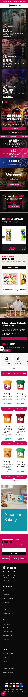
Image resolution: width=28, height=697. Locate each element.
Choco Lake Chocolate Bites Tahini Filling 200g (7, 462)
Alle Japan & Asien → (14, 267)
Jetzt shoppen (14, 128)
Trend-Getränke (14, 132)
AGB (25, 691)
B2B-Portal (6, 657)
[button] (3, 5)
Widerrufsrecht (7, 665)
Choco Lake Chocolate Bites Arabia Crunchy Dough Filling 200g (20, 463)
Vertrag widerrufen (8, 668)
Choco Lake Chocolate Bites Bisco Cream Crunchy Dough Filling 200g (21, 430)
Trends (5, 643)
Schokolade (6, 613)
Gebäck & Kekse (8, 598)
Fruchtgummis (7, 594)
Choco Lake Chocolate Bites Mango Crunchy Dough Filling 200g (7, 395)
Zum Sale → (6, 350)
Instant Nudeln (7, 606)
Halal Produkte (7, 631)
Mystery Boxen (7, 635)
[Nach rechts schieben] (17, 368)
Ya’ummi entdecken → (14, 184)
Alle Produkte (7, 362)
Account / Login (8, 653)
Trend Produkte (18, 362)
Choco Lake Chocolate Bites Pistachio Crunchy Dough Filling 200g (20, 395)
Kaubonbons (7, 610)
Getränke (6, 602)
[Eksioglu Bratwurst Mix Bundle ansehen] (14, 306)
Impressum (23, 693)
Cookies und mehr (13, 526)
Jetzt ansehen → (14, 338)
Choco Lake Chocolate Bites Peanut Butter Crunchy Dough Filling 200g (7, 430)
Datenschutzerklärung (17, 691)
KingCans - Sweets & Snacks (16, 689)
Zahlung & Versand (8, 672)
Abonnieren (13, 553)
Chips (4, 591)
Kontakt (5, 661)
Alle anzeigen (14, 480)
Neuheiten (6, 639)
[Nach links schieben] (10, 368)
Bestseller (6, 628)
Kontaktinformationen (14, 693)
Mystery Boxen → (14, 206)
